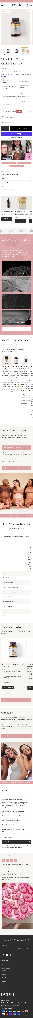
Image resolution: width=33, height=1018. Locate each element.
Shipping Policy (16, 1005)
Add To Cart (5, 218)
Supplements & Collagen (6, 969)
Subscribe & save (12, 111)
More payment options (16, 137)
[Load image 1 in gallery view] (8, 51)
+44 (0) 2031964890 (16, 847)
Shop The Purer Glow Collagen (11, 468)
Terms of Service (6, 1005)
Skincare (4, 974)
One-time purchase (9, 117)
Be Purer (3, 1002)
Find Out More (7, 841)
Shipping (9, 71)
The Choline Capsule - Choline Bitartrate (13, 665)
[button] (2, 5)
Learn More (6, 736)
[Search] (27, 5)
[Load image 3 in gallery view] (25, 51)
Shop (3, 965)
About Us (4, 977)
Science (4, 981)
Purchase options (6, 108)
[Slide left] (2, 51)
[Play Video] (6, 150)
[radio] (3, 117)
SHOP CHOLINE (5, 389)
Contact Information (6, 1008)
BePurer (7, 1000)
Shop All (5, 700)
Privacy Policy (25, 1002)
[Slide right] (31, 51)
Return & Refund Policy (13, 1002)
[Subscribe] (28, 945)
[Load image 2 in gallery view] (16, 51)
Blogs (3, 985)
